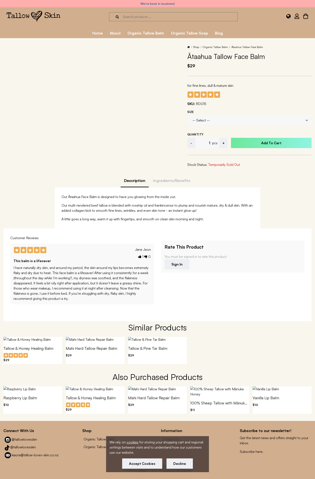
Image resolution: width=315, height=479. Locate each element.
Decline (179, 463)
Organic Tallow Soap (99, 447)
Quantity (195, 134)
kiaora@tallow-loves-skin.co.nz (35, 455)
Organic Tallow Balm (215, 47)
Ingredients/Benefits (171, 180)
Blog (219, 33)
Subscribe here (251, 451)
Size (190, 112)
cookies (132, 442)
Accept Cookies (142, 463)
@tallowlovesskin (24, 439)
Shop (196, 47)
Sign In (177, 264)
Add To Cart (271, 143)
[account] (297, 17)
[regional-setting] (288, 16)
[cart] (305, 17)
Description (134, 180)
